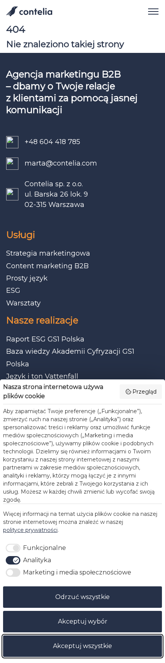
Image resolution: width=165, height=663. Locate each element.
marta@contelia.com (61, 163)
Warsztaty (23, 303)
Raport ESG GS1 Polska (45, 339)
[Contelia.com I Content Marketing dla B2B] (29, 11)
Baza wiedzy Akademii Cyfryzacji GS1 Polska (70, 357)
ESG (13, 290)
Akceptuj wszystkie (82, 646)
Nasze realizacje (42, 320)
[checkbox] (34, 548)
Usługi (20, 234)
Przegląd (144, 391)
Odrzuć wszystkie (82, 597)
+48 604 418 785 (52, 142)
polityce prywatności (30, 530)
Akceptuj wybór (82, 621)
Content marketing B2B (47, 266)
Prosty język (27, 278)
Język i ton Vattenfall (42, 376)
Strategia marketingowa (48, 253)
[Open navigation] (150, 11)
